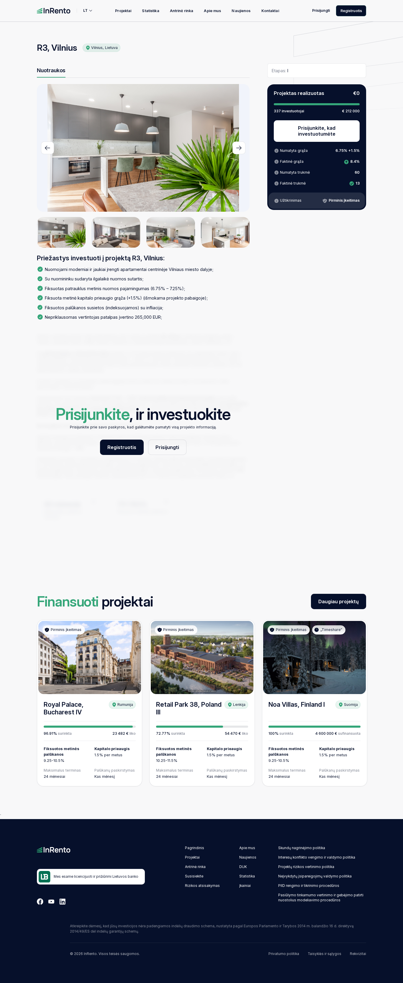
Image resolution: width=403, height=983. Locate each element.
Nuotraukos (51, 70)
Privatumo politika (283, 954)
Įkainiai (245, 886)
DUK (243, 867)
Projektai (123, 11)
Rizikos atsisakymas (202, 886)
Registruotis (351, 11)
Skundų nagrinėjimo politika (301, 848)
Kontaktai (270, 11)
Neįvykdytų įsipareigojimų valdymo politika (315, 876)
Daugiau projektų (338, 601)
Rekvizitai (358, 954)
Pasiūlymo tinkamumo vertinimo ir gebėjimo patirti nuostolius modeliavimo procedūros (320, 898)
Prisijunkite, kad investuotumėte (316, 131)
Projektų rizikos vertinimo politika (306, 867)
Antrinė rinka (182, 11)
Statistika (150, 11)
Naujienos (241, 11)
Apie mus (212, 11)
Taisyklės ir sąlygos (324, 954)
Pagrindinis (194, 848)
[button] (47, 148)
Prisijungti (321, 10)
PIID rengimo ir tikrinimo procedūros (308, 886)
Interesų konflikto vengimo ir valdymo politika (316, 857)
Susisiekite (194, 876)
